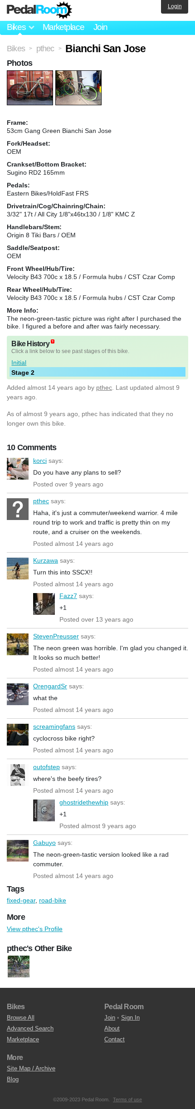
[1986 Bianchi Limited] (18, 966)
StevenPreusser (18, 644)
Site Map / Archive (31, 1068)
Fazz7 (44, 604)
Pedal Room (39, 10)
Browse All (20, 1017)
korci (18, 469)
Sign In (130, 1017)
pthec (104, 387)
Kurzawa (18, 568)
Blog (13, 1079)
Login (175, 6)
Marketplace (63, 27)
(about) (52, 341)
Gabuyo (18, 851)
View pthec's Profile (35, 928)
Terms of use (127, 1099)
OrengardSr (18, 694)
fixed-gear (21, 900)
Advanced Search (30, 1028)
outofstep (18, 775)
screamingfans (18, 735)
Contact (114, 1039)
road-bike (52, 900)
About (112, 1028)
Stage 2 (22, 372)
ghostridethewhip (44, 810)
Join (100, 27)
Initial (18, 362)
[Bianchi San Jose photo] (31, 75)
